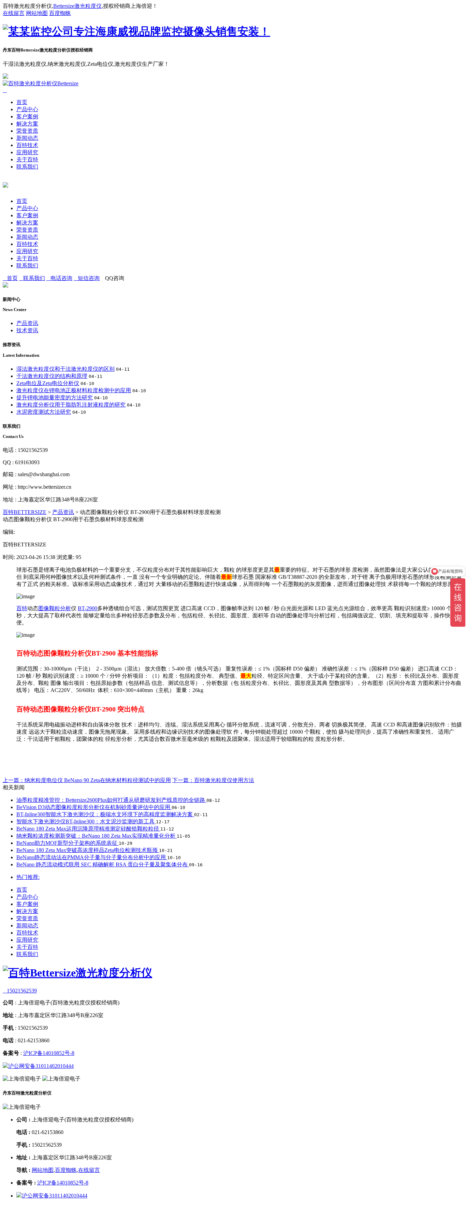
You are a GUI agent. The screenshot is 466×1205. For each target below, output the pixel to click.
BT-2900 (87, 608)
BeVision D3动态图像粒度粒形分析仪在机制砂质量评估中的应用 (94, 807)
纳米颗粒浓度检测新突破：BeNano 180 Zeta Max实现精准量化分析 (96, 836)
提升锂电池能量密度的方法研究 (54, 397)
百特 (21, 608)
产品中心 (27, 109)
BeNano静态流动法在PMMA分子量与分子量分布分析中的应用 (91, 857)
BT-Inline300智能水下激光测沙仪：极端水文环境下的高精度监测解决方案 (105, 814)
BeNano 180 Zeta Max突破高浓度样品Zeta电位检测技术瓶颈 (87, 850)
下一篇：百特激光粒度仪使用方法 (213, 780)
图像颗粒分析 (54, 608)
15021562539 (20, 991)
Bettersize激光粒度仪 (77, 6)
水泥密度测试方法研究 (43, 412)
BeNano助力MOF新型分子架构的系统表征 (67, 843)
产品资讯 (27, 323)
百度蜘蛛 (60, 13)
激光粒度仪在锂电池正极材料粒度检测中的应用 (73, 390)
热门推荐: (28, 877)
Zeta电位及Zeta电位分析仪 (47, 383)
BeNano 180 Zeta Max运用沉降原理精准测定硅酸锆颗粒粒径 (88, 829)
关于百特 (27, 159)
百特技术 (27, 145)
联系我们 (27, 167)
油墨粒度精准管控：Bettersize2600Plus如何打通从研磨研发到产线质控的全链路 (111, 800)
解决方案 (27, 124)
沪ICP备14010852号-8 (48, 1053)
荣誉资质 (27, 131)
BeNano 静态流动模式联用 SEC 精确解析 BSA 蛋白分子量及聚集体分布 (102, 864)
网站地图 (37, 13)
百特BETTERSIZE (24, 512)
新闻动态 (27, 138)
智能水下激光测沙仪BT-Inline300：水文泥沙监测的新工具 (86, 821)
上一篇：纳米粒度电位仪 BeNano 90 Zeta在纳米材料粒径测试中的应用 (87, 780)
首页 (21, 102)
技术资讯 (27, 330)
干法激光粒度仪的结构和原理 (51, 376)
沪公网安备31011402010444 (41, 1066)
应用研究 (27, 152)
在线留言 (14, 13)
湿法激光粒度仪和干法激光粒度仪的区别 (65, 369)
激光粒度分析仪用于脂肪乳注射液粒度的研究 (71, 405)
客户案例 (27, 116)
